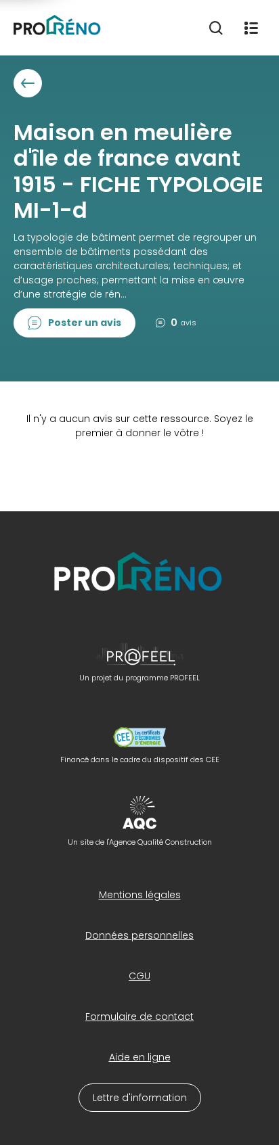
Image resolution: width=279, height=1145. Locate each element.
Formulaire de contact (139, 1016)
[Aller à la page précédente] (28, 83)
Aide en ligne (140, 1057)
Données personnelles (139, 935)
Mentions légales (140, 895)
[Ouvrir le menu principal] (251, 28)
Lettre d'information (140, 1097)
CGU (139, 976)
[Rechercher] (216, 28)
